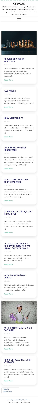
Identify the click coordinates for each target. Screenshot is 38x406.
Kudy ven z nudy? (13, 118)
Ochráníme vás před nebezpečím (15, 149)
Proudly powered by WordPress (19, 400)
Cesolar (19, 3)
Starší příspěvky (7, 390)
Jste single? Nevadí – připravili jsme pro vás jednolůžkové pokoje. (17, 246)
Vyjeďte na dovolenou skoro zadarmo (16, 181)
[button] (19, 19)
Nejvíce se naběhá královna (14, 60)
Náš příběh (10, 91)
